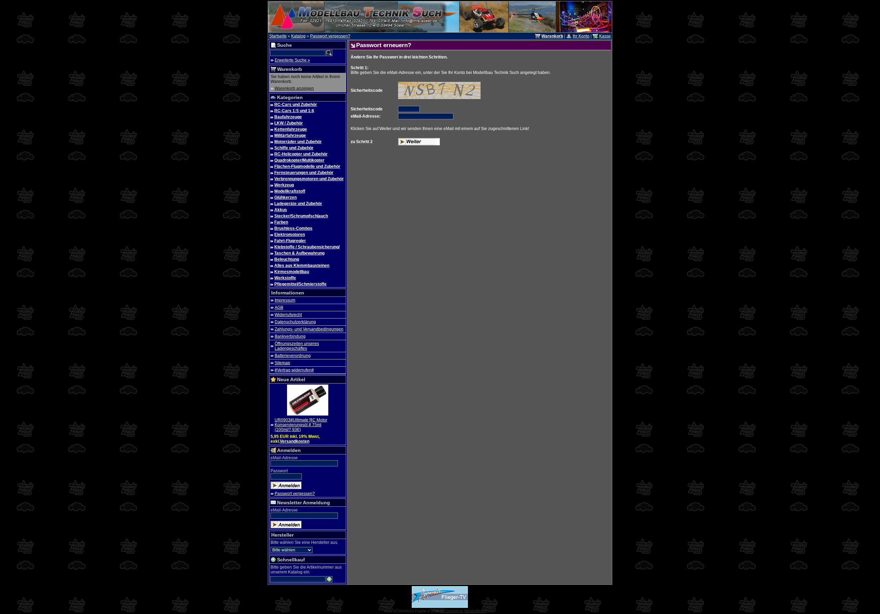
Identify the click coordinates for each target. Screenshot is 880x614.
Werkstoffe (285, 278)
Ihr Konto (581, 36)
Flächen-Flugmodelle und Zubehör (307, 166)
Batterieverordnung (293, 355)
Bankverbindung (290, 336)
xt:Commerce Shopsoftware (463, 611)
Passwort (279, 470)
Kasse (605, 36)
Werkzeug (284, 185)
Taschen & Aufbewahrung (299, 253)
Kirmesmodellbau (291, 271)
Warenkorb (289, 69)
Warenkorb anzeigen (294, 88)
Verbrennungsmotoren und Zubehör (309, 178)
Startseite (278, 36)
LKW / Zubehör (288, 123)
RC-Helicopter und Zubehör (301, 154)
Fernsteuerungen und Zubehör (303, 172)
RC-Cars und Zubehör (295, 104)
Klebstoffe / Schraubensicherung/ (307, 247)
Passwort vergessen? (330, 36)
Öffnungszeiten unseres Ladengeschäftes (297, 346)
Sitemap (282, 362)
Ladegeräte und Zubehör (298, 203)
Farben (281, 222)
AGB (279, 307)
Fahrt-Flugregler (290, 240)
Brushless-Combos (293, 228)
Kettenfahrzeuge (290, 129)
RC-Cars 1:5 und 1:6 (294, 110)
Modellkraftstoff (289, 191)
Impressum (285, 300)
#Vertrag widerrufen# (294, 370)
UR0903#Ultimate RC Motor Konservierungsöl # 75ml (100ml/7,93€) (301, 425)
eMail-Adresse (284, 457)
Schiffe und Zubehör (294, 148)
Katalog (298, 36)
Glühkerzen (285, 197)
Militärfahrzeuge (290, 135)
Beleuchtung (286, 259)
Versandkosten (294, 441)
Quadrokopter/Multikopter (299, 160)
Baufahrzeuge (288, 117)
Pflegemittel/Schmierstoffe (300, 284)
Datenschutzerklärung (295, 322)
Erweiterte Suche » (292, 60)
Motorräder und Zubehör (298, 141)
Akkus (280, 209)
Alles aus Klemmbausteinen (301, 265)
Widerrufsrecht (288, 314)
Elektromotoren (289, 234)
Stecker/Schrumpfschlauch (301, 216)
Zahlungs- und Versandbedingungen (309, 329)
